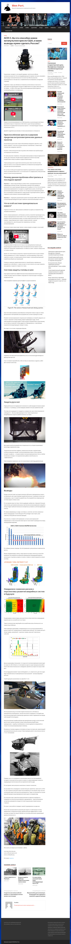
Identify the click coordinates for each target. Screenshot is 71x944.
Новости (14, 27)
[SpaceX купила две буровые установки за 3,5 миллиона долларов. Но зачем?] (52, 226)
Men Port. (18, 5)
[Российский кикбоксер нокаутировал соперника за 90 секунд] (52, 136)
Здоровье (34, 27)
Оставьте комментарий (20, 45)
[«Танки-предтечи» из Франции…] (10, 875)
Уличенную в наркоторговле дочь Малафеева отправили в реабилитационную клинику (56, 66)
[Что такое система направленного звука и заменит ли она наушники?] (57, 166)
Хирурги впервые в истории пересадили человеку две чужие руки (61, 194)
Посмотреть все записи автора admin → (24, 905)
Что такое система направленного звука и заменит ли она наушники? (57, 171)
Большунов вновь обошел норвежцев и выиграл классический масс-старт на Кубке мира (61, 111)
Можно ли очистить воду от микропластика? (62, 235)
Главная (7, 27)
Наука (46, 27)
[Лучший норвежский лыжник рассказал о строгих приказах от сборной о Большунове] (52, 96)
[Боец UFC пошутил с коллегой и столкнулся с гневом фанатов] (52, 147)
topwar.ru (11, 858)
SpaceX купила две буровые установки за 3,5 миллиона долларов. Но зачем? (61, 225)
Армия (21, 27)
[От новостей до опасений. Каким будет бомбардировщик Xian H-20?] (39, 875)
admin (12, 45)
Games (27, 27)
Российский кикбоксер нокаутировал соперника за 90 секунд (61, 134)
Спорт (60, 27)
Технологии (8, 30)
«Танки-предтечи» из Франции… (10, 877)
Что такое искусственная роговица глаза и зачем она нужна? (62, 214)
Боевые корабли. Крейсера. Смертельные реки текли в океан (23, 880)
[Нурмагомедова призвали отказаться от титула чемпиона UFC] (52, 125)
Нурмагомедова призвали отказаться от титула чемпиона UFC (61, 123)
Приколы (53, 27)
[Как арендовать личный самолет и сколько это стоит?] (52, 208)
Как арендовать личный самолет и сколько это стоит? (62, 205)
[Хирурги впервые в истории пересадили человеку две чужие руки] (52, 195)
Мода (41, 27)
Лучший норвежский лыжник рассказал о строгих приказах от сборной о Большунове (61, 96)
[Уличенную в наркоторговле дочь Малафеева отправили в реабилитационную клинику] (57, 60)
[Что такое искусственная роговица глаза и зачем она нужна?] (52, 217)
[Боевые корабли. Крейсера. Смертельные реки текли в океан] (24, 875)
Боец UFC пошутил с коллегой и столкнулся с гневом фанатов (61, 145)
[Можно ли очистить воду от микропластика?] (52, 239)
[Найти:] (57, 43)
